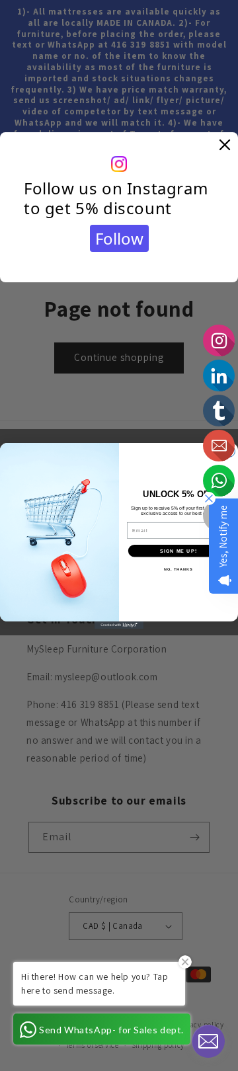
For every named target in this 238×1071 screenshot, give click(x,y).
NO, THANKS (178, 569)
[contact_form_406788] (208, 1041)
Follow (119, 238)
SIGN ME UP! (178, 550)
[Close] (225, 145)
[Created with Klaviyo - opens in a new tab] (119, 624)
